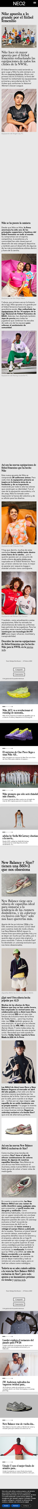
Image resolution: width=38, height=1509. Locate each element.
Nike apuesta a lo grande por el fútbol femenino (17, 17)
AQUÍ (27, 1502)
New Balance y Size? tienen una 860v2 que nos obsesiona (18, 866)
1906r (26, 924)
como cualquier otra (26, 1206)
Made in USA (7, 1037)
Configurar (26, 1506)
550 (16, 1014)
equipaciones (7, 312)
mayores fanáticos (15, 74)
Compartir (19, 670)
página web (19, 1279)
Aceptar (6, 1506)
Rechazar (15, 1506)
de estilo (22, 559)
